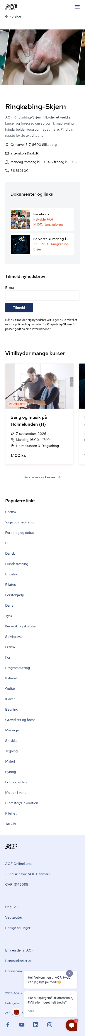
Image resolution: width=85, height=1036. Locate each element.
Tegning (11, 751)
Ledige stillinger (18, 928)
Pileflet (11, 813)
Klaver (10, 699)
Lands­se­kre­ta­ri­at (18, 960)
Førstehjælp (14, 595)
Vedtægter (13, 917)
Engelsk (11, 574)
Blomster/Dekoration (21, 803)
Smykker (12, 740)
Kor (7, 657)
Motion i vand (15, 792)
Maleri (10, 761)
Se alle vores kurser (39, 477)
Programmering (17, 668)
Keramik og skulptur (20, 626)
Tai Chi (10, 824)
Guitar (10, 688)
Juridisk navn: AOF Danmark (27, 874)
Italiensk (11, 678)
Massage (12, 730)
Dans (9, 605)
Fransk (10, 647)
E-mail (10, 287)
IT (6, 543)
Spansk (10, 512)
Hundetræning (16, 564)
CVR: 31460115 (16, 884)
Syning (10, 772)
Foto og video (16, 782)
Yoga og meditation (20, 522)
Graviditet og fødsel (20, 720)
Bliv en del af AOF (19, 950)
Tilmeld (19, 307)
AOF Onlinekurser (19, 863)
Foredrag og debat (19, 532)
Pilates (10, 584)
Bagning (11, 709)
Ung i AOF (13, 907)
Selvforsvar (14, 636)
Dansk (10, 553)
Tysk (8, 616)
